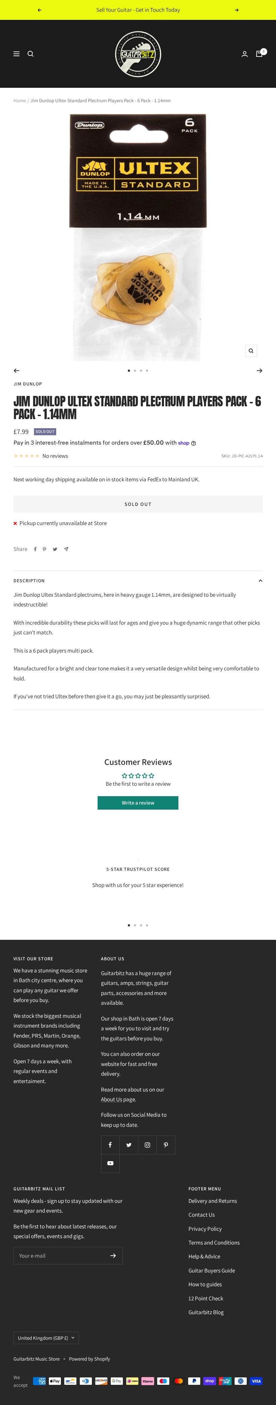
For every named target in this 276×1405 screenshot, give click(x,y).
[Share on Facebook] (35, 549)
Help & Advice (204, 1256)
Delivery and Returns (212, 1201)
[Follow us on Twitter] (128, 1145)
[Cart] (259, 54)
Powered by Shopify (89, 1359)
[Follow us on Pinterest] (166, 1145)
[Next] (260, 370)
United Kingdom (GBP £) (43, 1338)
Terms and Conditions (214, 1242)
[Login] (245, 54)
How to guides (205, 1284)
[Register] (113, 1255)
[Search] (31, 54)
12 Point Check (205, 1298)
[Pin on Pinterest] (44, 549)
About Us (111, 1099)
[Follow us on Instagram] (147, 1145)
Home (19, 100)
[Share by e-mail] (66, 549)
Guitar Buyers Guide (211, 1270)
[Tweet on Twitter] (55, 549)
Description (29, 581)
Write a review (138, 802)
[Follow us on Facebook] (110, 1145)
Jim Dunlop (27, 384)
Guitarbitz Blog (206, 1312)
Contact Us (201, 1214)
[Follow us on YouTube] (110, 1163)
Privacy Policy (205, 1228)
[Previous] (16, 370)
